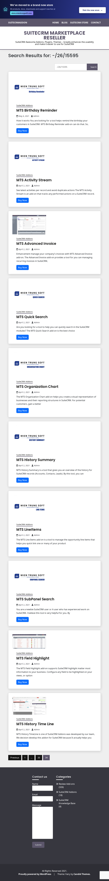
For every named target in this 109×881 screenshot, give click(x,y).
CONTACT (96, 22)
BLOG (65, 22)
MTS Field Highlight (32, 658)
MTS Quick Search (32, 317)
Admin (36, 116)
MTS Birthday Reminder (36, 110)
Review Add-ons (67, 783)
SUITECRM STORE (79, 22)
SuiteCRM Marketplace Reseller (54, 35)
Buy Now (22, 130)
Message (36, 805)
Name (35, 783)
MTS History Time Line (35, 724)
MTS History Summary (35, 459)
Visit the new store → (92, 10)
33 (39, 757)
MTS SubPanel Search (35, 599)
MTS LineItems (28, 529)
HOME (55, 22)
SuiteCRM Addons (24, 105)
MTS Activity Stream (34, 180)
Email (35, 794)
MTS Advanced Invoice (36, 243)
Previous (14, 757)
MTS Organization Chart (37, 386)
